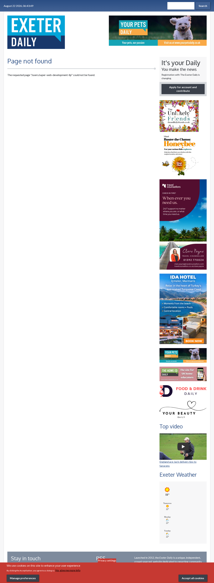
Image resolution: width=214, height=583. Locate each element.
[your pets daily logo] (183, 355)
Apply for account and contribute (183, 88)
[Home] (56, 32)
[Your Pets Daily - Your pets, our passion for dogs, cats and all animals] (158, 31)
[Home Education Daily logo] (183, 374)
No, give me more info (67, 570)
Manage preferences (23, 578)
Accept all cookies (193, 578)
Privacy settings (107, 560)
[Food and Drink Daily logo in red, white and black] (183, 391)
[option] (158, 31)
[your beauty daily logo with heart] (183, 410)
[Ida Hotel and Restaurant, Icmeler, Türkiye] (183, 309)
